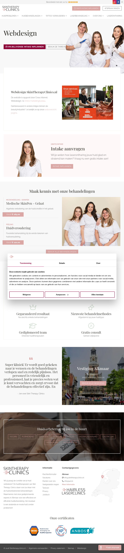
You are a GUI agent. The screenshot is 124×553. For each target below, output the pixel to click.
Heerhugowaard (88, 437)
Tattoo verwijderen (55, 16)
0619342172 (94, 374)
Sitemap (71, 548)
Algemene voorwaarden (38, 548)
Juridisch (46, 495)
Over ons (97, 16)
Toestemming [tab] (25, 263)
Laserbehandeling (78, 16)
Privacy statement (58, 548)
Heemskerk (52, 442)
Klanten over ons (49, 481)
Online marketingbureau (34, 101)
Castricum (107, 437)
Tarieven (46, 488)
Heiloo (70, 437)
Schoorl (57, 437)
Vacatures (46, 478)
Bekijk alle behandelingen (62, 252)
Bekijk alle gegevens (93, 383)
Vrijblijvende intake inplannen (25, 47)
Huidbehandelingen (31, 16)
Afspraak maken (112, 8)
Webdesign (81, 548)
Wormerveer (70, 442)
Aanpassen (60, 295)
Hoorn (13, 437)
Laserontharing (114, 16)
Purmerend (28, 437)
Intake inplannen (62, 166)
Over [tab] (98, 263)
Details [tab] (62, 263)
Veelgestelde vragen (51, 484)
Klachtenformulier (49, 474)
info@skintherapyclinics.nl (93, 377)
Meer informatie (68, 484)
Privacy (45, 491)
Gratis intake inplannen (87, 8)
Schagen (43, 437)
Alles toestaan (97, 295)
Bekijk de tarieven (57, 47)
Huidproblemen (9, 16)
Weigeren (27, 295)
